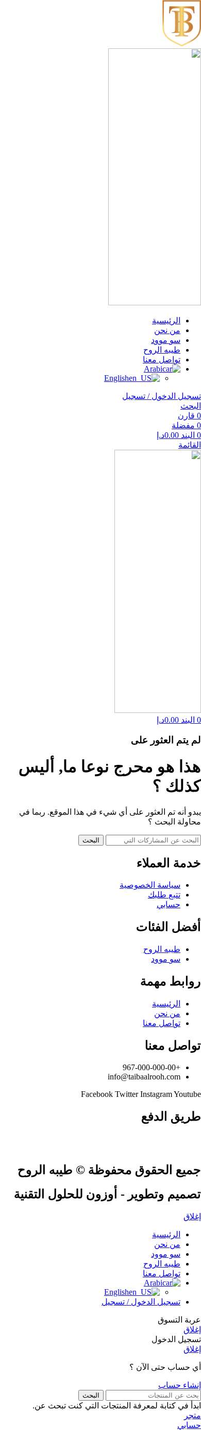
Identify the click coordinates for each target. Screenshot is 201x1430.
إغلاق (192, 1216)
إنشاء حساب (179, 1385)
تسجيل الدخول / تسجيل (141, 1301)
